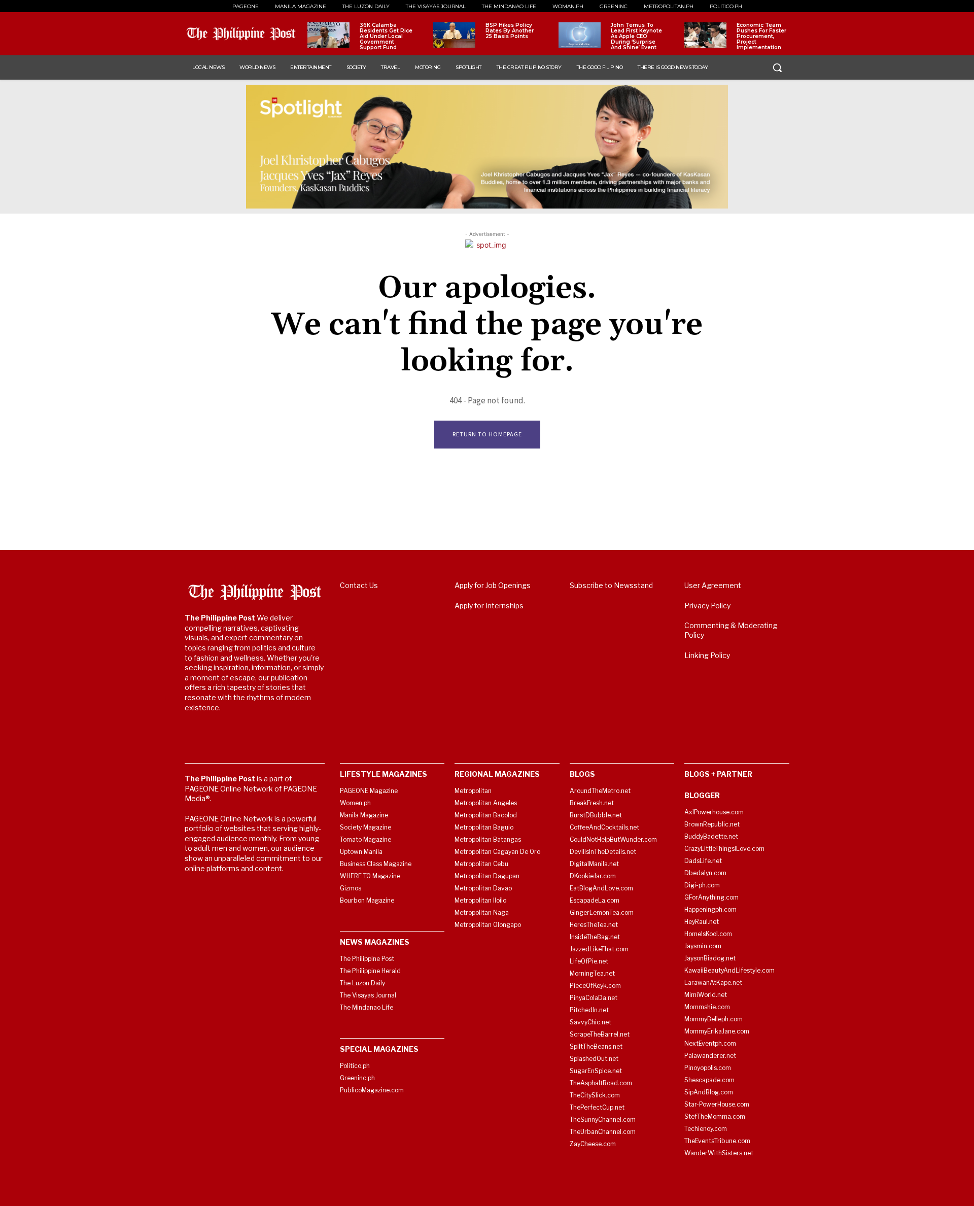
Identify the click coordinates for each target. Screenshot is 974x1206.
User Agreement (712, 585)
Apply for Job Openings (493, 585)
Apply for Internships (489, 605)
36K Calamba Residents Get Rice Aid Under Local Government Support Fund (386, 36)
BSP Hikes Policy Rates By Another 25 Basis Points (509, 31)
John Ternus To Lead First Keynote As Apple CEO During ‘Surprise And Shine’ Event (636, 36)
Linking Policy (707, 655)
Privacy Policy (707, 605)
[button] (777, 67)
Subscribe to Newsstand (611, 585)
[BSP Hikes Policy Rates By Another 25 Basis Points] (454, 35)
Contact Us (359, 585)
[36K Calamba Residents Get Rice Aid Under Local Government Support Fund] (328, 35)
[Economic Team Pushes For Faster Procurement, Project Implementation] (705, 35)
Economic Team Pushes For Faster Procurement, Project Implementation (761, 36)
